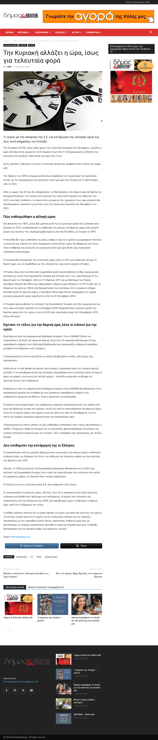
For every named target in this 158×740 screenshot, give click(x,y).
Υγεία (39, 557)
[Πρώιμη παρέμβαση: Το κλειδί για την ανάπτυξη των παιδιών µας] (86, 604)
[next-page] (10, 630)
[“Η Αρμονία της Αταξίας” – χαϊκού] (52, 604)
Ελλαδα (31, 45)
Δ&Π (9, 66)
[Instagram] (15, 690)
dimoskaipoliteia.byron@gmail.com (20, 681)
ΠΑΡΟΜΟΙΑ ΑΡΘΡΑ (14, 587)
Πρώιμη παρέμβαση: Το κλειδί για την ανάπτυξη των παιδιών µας (85, 620)
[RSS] (23, 690)
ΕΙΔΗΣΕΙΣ (60, 32)
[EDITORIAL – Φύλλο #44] (63, 718)
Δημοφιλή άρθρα (20, 41)
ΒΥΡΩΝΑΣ (23, 32)
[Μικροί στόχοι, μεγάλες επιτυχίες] (63, 703)
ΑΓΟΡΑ (75, 32)
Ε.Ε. (32, 557)
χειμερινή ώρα (51, 557)
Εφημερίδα (92, 32)
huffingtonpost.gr (20, 536)
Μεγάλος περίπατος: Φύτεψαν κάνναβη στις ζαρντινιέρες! (26, 575)
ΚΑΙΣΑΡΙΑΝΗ (41, 32)
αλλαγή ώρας (21, 557)
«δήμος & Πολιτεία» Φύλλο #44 (17, 617)
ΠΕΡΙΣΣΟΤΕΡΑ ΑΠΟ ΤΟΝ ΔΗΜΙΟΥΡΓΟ (46, 587)
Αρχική (9, 32)
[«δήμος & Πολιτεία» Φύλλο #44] (18, 604)
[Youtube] (31, 690)
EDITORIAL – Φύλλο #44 (84, 714)
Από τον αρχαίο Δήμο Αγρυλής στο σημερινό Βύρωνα (79, 575)
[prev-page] (5, 630)
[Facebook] (6, 690)
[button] (151, 32)
